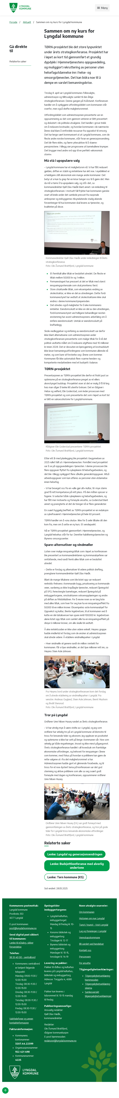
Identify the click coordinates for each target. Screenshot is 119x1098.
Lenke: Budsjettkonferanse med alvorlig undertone (77, 865)
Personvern (85, 956)
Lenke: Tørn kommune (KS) (65, 877)
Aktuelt (27, 22)
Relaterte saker (17, 61)
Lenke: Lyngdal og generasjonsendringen (74, 854)
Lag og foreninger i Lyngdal (92, 931)
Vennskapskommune (89, 937)
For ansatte (85, 963)
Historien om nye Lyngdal (91, 918)
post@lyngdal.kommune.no (23, 928)
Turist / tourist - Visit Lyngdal (93, 924)
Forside (13, 22)
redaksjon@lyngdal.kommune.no (60, 1040)
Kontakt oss (85, 950)
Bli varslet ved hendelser (91, 943)
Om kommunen (86, 912)
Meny (102, 8)
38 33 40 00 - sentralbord (22, 957)
